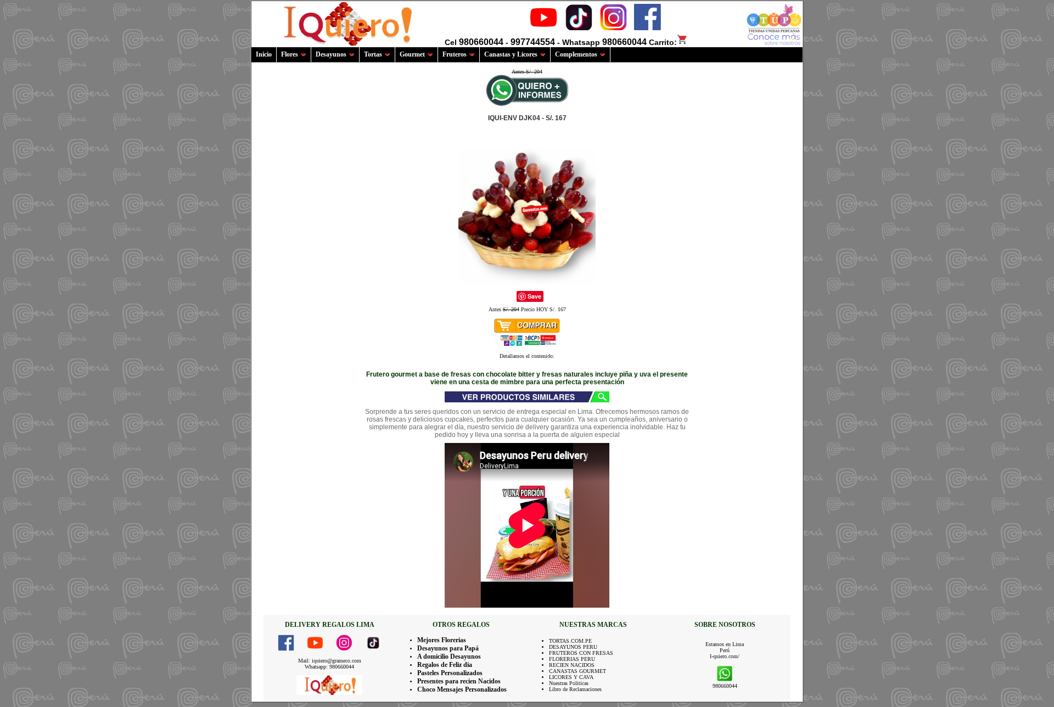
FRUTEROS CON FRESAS (581, 653)
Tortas (373, 54)
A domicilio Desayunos (449, 656)
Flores (289, 54)
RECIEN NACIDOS (572, 665)
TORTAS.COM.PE (570, 641)
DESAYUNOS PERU (573, 647)
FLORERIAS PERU (572, 659)
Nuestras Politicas (568, 683)
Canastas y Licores (510, 54)
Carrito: (663, 42)
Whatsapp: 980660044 (329, 667)
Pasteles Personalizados (450, 673)
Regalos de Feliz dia (444, 665)
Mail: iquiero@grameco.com (329, 661)
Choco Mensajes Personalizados (462, 689)
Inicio (264, 54)
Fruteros (454, 54)
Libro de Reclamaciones (575, 689)
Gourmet (412, 54)
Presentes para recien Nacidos (459, 681)
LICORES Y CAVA (571, 677)
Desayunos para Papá (448, 648)
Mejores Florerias (441, 640)
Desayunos (331, 54)
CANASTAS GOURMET (577, 671)
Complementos (576, 54)
